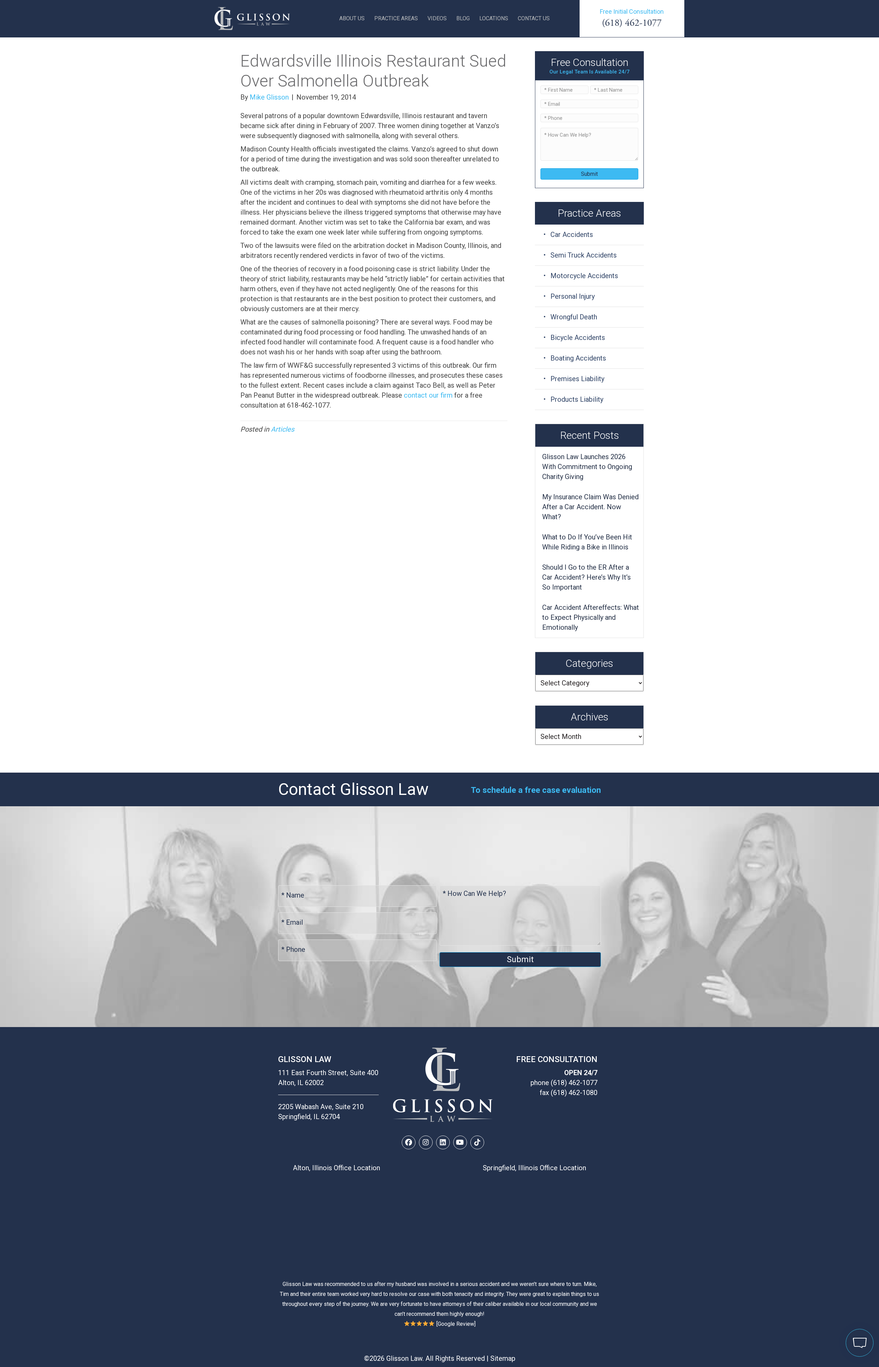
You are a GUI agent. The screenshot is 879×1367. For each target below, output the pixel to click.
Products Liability (576, 399)
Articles (282, 429)
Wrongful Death (573, 317)
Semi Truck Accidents (583, 255)
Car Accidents (571, 234)
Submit (589, 174)
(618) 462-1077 (632, 23)
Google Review (456, 1324)
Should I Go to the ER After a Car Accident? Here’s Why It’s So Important (586, 577)
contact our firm (428, 395)
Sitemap (502, 1358)
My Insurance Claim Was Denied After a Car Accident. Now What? (590, 507)
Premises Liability (577, 379)
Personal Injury (572, 296)
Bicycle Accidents (577, 337)
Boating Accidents (578, 358)
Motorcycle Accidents (584, 276)
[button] (408, 1142)
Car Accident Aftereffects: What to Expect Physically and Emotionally (590, 617)
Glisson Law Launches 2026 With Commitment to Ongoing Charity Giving (587, 467)
